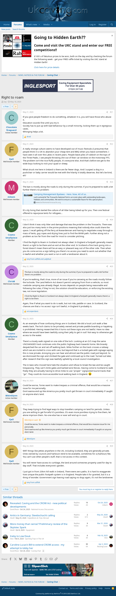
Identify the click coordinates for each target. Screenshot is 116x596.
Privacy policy (91, 588)
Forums (18, 24)
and (39, 259)
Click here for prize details (46, 67)
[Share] (107, 112)
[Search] (112, 24)
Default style (9, 588)
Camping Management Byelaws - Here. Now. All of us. (60, 194)
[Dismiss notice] (112, 35)
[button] (39, 24)
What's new (31, 24)
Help (101, 588)
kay (5, 101)
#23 (111, 182)
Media (46, 24)
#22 (111, 144)
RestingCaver (102, 546)
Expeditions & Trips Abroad (38, 518)
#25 (111, 266)
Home (6, 24)
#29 (111, 446)
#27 (111, 380)
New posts (5, 29)
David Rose (14, 509)
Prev (7, 106)
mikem (105, 505)
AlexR (12, 518)
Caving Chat (36, 551)
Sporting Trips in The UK (34, 539)
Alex (11, 539)
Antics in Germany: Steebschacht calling (32, 515)
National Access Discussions (42, 509)
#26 (111, 318)
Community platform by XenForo (58, 593)
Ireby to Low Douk (20, 536)
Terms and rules (76, 588)
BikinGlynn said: (31, 420)
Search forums (19, 29)
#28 (111, 404)
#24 (111, 219)
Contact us (63, 588)
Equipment (30, 530)
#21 (111, 112)
